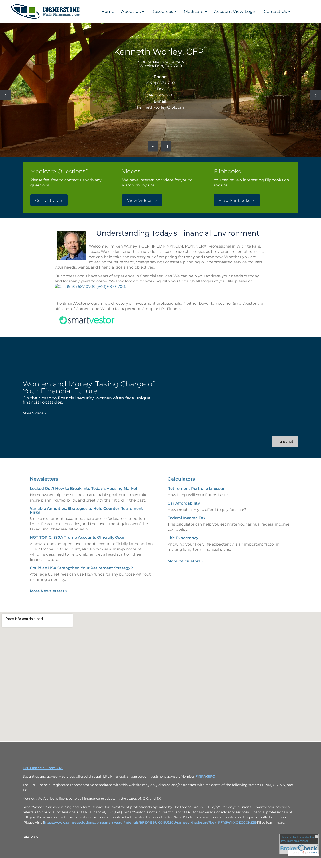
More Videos (34, 413)
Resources (162, 11)
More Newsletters (48, 591)
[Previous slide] (5, 95)
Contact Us (275, 11)
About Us (131, 11)
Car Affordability (184, 503)
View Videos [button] (140, 200)
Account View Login (235, 11)
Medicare (194, 11)
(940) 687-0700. (111, 286)
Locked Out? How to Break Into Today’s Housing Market (83, 488)
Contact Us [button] (46, 200)
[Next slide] (315, 95)
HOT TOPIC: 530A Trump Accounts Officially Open (78, 537)
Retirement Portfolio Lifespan (197, 488)
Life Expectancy (183, 538)
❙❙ (166, 146)
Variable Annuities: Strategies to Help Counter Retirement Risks (86, 510)
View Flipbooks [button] (234, 200)
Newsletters (44, 479)
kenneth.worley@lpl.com (160, 107)
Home (107, 11)
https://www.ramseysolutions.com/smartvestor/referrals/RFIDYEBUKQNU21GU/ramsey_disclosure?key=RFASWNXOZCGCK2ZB (150, 822)
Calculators (181, 479)
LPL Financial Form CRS (43, 768)
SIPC (211, 776)
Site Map (30, 837)
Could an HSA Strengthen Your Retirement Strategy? (81, 568)
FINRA (201, 776)
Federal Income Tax (186, 518)
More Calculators (186, 561)
